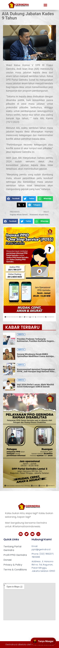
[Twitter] (27, 534)
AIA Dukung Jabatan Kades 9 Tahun (28, 16)
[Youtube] (32, 534)
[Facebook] (21, 534)
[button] (45, 5)
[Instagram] (38, 534)
